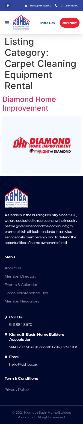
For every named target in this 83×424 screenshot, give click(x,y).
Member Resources (22, 301)
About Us (13, 268)
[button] (6, 23)
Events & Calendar (21, 285)
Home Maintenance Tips (26, 293)
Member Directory (20, 276)
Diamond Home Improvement (29, 104)
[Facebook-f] (8, 5)
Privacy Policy (17, 390)
